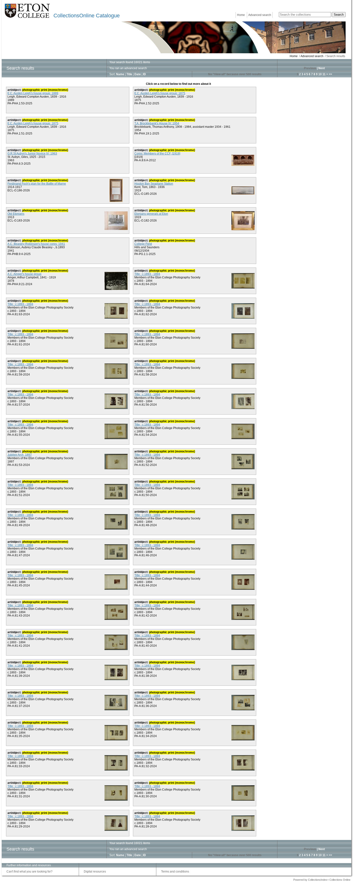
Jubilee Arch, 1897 (19, 454)
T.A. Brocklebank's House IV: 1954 (156, 123)
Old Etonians (15, 213)
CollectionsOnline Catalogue (86, 16)
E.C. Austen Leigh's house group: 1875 (159, 93)
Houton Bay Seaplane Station (153, 183)
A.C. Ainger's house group (24, 274)
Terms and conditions (175, 871)
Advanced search (259, 15)
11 (324, 74)
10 (320, 74)
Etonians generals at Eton (151, 213)
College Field (143, 244)
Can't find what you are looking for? (29, 871)
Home (241, 15)
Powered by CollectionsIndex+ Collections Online (321, 879)
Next (321, 68)
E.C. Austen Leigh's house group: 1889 (32, 93)
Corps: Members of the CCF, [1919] (157, 153)
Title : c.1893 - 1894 (147, 274)
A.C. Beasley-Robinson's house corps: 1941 (36, 244)
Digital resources (95, 871)
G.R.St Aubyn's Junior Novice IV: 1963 (32, 153)
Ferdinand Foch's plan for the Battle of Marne (36, 183)
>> (330, 74)
